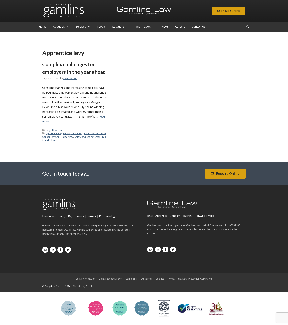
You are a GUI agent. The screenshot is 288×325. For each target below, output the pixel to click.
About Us (59, 26)
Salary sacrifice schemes (87, 136)
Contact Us (199, 26)
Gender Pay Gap (51, 136)
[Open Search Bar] (247, 27)
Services (81, 26)
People (101, 26)
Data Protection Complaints (197, 278)
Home (42, 26)
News (165, 26)
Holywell (199, 216)
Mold (211, 216)
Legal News (52, 130)
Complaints (132, 278)
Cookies (160, 278)
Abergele (161, 216)
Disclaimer (146, 278)
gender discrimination (94, 133)
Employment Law (72, 133)
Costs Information (85, 278)
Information (143, 26)
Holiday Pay (67, 136)
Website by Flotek (82, 286)
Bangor (91, 216)
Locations (118, 26)
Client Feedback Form (110, 278)
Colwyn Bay (65, 216)
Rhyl (150, 216)
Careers (180, 26)
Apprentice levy (54, 133)
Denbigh (175, 216)
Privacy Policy (175, 278)
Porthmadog (107, 216)
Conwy (80, 216)
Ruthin (187, 216)
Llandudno (49, 216)
